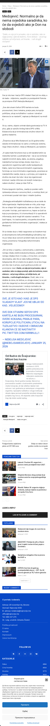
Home (4, 6)
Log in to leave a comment (25, 515)
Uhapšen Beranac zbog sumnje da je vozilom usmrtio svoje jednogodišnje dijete (32, 477)
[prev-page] (3, 499)
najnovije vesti (29, 416)
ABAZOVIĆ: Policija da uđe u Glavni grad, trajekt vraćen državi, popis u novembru (31, 544)
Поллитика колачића (17, 723)
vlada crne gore (22, 419)
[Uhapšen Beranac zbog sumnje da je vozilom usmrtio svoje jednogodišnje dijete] (9, 478)
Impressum (7, 635)
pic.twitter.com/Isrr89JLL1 (20, 333)
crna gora (12, 416)
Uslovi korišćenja (9, 638)
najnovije (19, 416)
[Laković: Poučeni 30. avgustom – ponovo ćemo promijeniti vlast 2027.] (9, 466)
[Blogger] (13, 654)
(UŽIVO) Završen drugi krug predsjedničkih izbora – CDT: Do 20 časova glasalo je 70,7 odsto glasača (32, 570)
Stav (9, 11)
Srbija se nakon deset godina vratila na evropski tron (38, 446)
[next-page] (7, 499)
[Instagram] (30, 654)
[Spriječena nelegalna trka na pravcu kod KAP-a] (9, 559)
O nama (5, 628)
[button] (46, 680)
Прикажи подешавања (25, 717)
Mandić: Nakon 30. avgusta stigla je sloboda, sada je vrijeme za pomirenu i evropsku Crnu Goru (32, 490)
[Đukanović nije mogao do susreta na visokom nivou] (9, 532)
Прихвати (25, 705)
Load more (24, 581)
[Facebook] (12, 52)
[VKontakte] (36, 654)
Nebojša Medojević (9, 419)
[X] (17, 52)
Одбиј (25, 711)
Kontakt (5, 631)
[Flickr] (25, 654)
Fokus (10, 6)
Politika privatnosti (33, 723)
